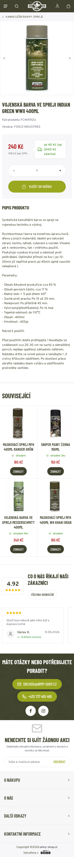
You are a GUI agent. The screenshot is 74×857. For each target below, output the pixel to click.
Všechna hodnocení (42, 594)
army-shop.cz (49, 847)
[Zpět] (4, 58)
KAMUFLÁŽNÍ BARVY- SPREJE (24, 16)
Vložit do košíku (40, 186)
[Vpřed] (70, 58)
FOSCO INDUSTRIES (27, 126)
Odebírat (59, 761)
